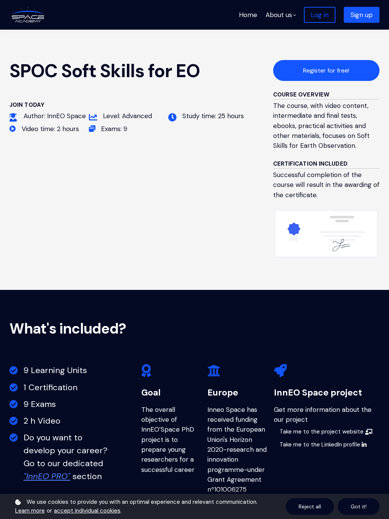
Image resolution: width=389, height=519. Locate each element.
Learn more (30, 510)
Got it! (359, 506)
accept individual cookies (87, 510)
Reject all (310, 506)
